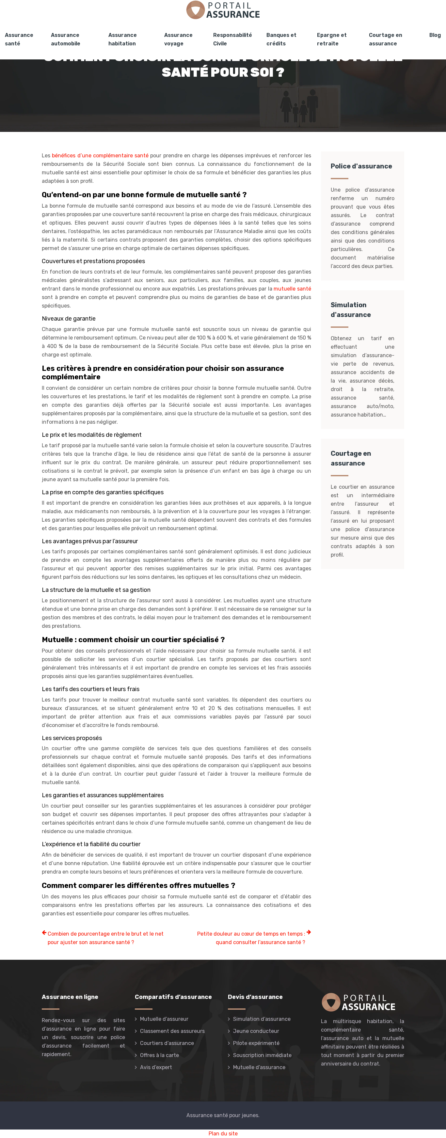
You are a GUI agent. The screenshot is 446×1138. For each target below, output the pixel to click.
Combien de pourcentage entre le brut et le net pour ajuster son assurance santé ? (106, 938)
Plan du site (223, 1133)
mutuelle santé (292, 289)
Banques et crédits (281, 39)
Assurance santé (19, 39)
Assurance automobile (65, 39)
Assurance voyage (178, 39)
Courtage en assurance (385, 39)
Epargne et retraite (332, 39)
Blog (435, 35)
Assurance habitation (122, 39)
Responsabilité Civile (232, 39)
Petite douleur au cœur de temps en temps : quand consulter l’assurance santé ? (251, 938)
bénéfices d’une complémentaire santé (100, 155)
